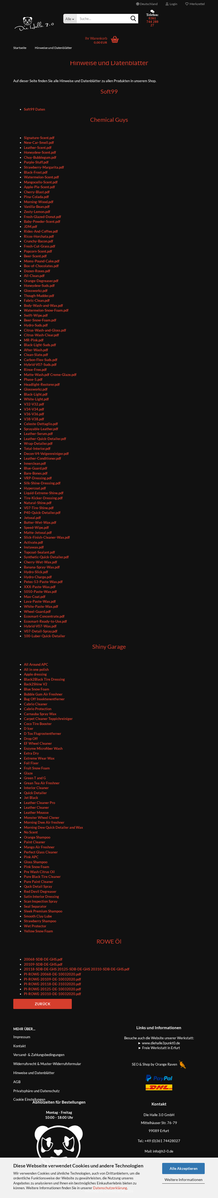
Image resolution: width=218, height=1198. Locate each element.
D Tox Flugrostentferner (42, 733)
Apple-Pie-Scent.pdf (39, 187)
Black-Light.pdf (36, 394)
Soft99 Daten (34, 109)
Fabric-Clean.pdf (37, 300)
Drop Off (31, 738)
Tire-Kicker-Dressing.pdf (43, 498)
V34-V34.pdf (34, 409)
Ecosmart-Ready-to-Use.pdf (45, 621)
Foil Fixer (31, 763)
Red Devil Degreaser (40, 891)
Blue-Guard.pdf (35, 468)
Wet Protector (35, 926)
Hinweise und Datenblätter (33, 1073)
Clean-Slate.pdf (36, 355)
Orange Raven (166, 1064)
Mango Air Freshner (39, 847)
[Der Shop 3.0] (34, 24)
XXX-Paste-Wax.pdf (40, 587)
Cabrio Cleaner (35, 704)
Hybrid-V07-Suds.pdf (40, 364)
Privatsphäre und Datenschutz (36, 1091)
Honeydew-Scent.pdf (40, 152)
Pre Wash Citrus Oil (39, 872)
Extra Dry (31, 753)
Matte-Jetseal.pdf (38, 532)
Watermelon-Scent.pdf (41, 177)
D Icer (28, 728)
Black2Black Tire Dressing (44, 679)
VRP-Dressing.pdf (38, 478)
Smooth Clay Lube (38, 916)
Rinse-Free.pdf (35, 369)
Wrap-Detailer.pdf (38, 443)
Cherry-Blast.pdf (37, 192)
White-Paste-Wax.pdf (41, 606)
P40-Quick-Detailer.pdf (42, 512)
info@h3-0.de (163, 1151)
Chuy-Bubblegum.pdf (40, 157)
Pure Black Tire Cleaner (42, 876)
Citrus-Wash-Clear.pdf (41, 335)
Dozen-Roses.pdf (37, 271)
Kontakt (19, 1046)
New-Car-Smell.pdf (39, 142)
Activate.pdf (33, 542)
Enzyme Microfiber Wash (43, 748)
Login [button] (173, 4)
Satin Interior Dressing (41, 896)
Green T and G (35, 778)
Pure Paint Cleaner (38, 881)
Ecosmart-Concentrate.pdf (44, 616)
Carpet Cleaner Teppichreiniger (48, 719)
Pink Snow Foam (36, 867)
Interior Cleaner (36, 788)
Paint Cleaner (34, 842)
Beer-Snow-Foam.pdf (40, 320)
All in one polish (36, 669)
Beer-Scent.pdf (35, 256)
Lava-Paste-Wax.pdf (40, 601)
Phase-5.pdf (33, 379)
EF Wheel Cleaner (38, 743)
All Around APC (36, 664)
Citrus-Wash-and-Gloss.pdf (45, 330)
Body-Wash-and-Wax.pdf (43, 305)
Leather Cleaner (36, 807)
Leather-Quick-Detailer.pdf (45, 439)
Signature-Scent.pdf (39, 138)
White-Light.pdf (36, 399)
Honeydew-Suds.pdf (39, 285)
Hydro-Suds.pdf (36, 325)
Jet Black (31, 797)
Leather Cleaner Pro (39, 803)
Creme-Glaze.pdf (63, 374)
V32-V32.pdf (34, 404)
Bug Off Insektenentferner (44, 699)
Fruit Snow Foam (37, 768)
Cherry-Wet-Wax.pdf (40, 562)
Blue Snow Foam (36, 689)
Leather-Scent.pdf (38, 147)
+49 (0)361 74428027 (162, 1141)
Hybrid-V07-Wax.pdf (40, 626)
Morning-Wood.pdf (38, 202)
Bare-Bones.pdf (36, 473)
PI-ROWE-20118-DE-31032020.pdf (52, 984)
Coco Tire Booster (38, 724)
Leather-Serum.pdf (38, 434)
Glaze (28, 773)
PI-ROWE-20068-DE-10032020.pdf (52, 974)
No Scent (31, 832)
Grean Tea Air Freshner (42, 783)
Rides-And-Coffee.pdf (41, 231)
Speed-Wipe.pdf (36, 527)
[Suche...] (133, 19)
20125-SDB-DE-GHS (73, 969)
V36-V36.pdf (34, 414)
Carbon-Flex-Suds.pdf (40, 360)
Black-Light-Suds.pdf (40, 345)
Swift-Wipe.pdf (36, 315)
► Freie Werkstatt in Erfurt (159, 1048)
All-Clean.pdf (34, 276)
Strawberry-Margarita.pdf (44, 167)
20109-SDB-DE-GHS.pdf (43, 964)
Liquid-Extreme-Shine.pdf (44, 493)
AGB (16, 1082)
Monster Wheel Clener (41, 817)
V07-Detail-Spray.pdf (40, 631)
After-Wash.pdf (36, 350)
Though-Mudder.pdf (39, 296)
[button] (147, 4)
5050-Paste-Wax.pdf (40, 591)
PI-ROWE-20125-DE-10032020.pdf (52, 989)
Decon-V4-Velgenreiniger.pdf (46, 453)
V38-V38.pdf (34, 419)
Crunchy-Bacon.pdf (38, 241)
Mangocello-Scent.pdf (41, 182)
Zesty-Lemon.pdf (37, 212)
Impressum (21, 1037)
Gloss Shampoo (35, 862)
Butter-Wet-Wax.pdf (40, 522)
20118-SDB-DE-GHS (40, 969)
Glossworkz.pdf (36, 290)
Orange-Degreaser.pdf (41, 281)
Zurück (43, 1004)
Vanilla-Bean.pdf (37, 206)
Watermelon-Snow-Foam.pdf (46, 310)
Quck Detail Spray (38, 886)
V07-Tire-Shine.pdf (39, 508)
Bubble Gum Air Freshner (43, 694)
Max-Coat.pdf (34, 596)
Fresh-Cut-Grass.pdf (39, 246)
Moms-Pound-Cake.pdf (42, 261)
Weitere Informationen (184, 1179)
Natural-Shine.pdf (38, 503)
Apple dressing (35, 674)
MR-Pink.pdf (34, 340)
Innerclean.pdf (35, 463)
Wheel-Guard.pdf (37, 611)
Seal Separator (35, 906)
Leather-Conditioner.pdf (42, 458)
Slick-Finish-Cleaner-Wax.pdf (47, 537)
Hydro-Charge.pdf (38, 577)
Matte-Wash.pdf (37, 374)
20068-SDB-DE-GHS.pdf (43, 959)
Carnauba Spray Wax (40, 714)
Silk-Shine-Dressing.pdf (42, 483)
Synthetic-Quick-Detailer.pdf (46, 557)
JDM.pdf (30, 226)
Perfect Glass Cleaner (41, 852)
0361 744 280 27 (152, 21)
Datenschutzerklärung (110, 1188)
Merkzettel (196, 4)
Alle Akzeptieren (184, 1168)
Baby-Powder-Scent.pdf (42, 221)
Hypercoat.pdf (35, 488)
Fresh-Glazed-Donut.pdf (42, 217)
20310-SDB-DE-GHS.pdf (110, 969)
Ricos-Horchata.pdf (39, 236)
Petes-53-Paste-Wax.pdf (43, 582)
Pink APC (31, 857)
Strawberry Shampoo (40, 921)
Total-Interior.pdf (37, 448)
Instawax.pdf (34, 547)
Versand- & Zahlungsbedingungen (38, 1055)
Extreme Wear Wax (39, 758)
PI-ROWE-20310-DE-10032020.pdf (52, 994)
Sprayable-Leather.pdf (41, 429)
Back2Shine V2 (35, 684)
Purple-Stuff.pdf (36, 162)
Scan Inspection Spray (40, 901)
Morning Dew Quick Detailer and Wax (53, 827)
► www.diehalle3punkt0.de (159, 1043)
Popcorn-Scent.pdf (38, 251)
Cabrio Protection (37, 709)
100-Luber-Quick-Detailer (44, 636)
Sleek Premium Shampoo (43, 911)
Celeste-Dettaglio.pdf (41, 424)
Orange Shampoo (37, 837)
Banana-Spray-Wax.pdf (42, 567)
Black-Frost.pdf (36, 172)
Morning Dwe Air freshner (44, 822)
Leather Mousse (36, 812)
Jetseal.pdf (32, 518)
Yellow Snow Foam (38, 931)
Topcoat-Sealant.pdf (39, 552)
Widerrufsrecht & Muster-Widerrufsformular (47, 1064)
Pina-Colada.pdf (36, 197)
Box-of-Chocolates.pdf (41, 266)
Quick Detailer (35, 793)
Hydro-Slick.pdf (36, 572)
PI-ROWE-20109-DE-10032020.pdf (52, 979)
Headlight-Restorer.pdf (42, 384)
